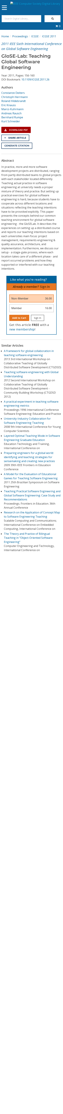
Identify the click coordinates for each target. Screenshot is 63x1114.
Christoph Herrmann (14, 97)
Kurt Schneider (10, 121)
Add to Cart (19, 317)
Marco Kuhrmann (12, 109)
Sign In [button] (45, 287)
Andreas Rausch (11, 113)
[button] (57, 26)
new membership (22, 329)
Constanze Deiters (13, 93)
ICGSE (35, 36)
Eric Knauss (8, 105)
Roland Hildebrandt (13, 101)
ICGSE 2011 (49, 36)
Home (5, 36)
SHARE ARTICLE (17, 137)
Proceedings (20, 36)
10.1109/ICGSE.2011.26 (35, 79)
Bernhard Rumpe (12, 117)
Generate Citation (16, 145)
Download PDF (18, 129)
